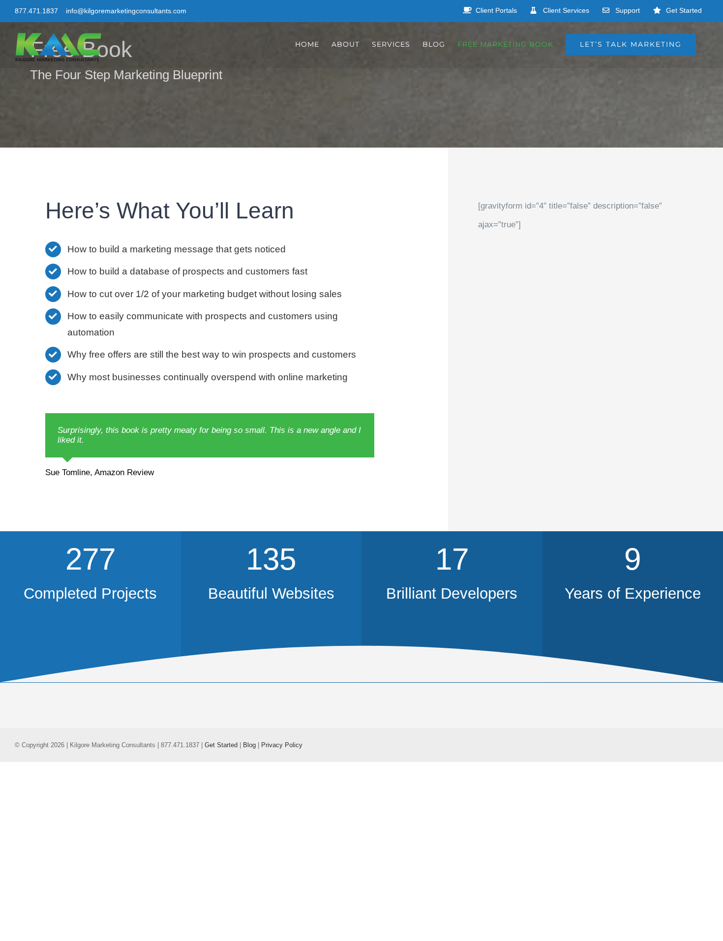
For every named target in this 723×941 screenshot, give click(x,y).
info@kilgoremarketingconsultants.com (126, 11)
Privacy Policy (281, 745)
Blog (249, 745)
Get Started (221, 745)
